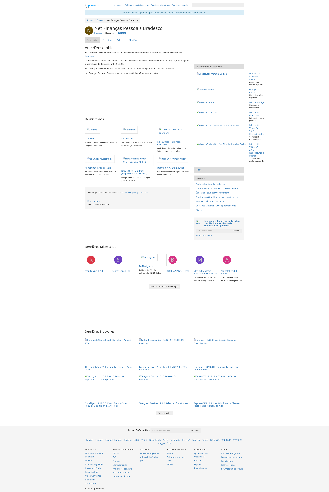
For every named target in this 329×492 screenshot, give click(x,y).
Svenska (196, 440)
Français (118, 440)
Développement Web (226, 205)
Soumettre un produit (232, 468)
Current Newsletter (204, 235)
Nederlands (155, 440)
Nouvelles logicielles (149, 453)
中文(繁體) (237, 440)
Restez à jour (93, 201)
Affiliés (170, 464)
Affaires (221, 184)
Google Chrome (253, 91)
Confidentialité (120, 464)
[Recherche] (241, 5)
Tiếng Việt (215, 440)
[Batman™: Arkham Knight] (172, 158)
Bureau (217, 188)
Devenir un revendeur (232, 457)
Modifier (133, 40)
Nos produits (118, 5)
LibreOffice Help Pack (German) (169, 143)
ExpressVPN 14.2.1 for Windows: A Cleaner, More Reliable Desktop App (217, 404)
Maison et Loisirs (229, 197)
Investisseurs (200, 468)
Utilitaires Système (205, 205)
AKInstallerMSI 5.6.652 (229, 272)
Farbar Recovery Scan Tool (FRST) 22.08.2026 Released (163, 368)
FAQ (115, 457)
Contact (116, 461)
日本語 (136, 440)
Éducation (200, 192)
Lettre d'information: (139, 430)
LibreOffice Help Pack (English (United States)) (134, 172)
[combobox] (216, 5)
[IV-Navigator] (148, 257)
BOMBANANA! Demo (177, 270)
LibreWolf (90, 138)
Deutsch (99, 440)
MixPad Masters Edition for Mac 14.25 (205, 272)
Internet (200, 201)
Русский (186, 440)
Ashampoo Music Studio (98, 167)
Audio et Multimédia (205, 184)
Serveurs (219, 201)
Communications (204, 188)
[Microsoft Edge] (206, 102)
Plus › (198, 169)
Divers (199, 210)
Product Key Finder (94, 464)
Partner (170, 453)
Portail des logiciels (230, 453)
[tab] (92, 40)
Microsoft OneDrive (254, 114)
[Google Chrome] (206, 89)
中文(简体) (226, 440)
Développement (231, 188)
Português (175, 440)
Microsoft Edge (256, 102)
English (89, 440)
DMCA (116, 453)
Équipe (197, 464)
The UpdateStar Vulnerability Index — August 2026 (109, 368)
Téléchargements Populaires (137, 5)
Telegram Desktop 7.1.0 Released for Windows (164, 403)
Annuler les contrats (122, 468)
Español (109, 440)
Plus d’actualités (164, 413)
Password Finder (93, 468)
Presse (197, 460)
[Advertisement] (137, 94)
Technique (108, 40)
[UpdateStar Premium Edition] (212, 73)
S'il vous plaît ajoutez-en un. (136, 192)
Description (92, 40)
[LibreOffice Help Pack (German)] (173, 131)
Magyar (161, 443)
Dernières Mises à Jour (160, 5)
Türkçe (205, 440)
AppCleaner (91, 483)
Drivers (88, 460)
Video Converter (93, 475)
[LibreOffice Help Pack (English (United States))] (137, 160)
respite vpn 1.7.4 (94, 270)
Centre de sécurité (121, 476)
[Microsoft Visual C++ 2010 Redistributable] (218, 125)
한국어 (144, 440)
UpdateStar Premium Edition (255, 76)
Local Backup (91, 472)
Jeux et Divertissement (218, 192)
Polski (165, 440)
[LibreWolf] (92, 129)
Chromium (127, 138)
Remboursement (121, 472)
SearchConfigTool (121, 270)
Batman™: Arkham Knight (171, 167)
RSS (141, 461)
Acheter (121, 40)
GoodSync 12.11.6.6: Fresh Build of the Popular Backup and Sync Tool (106, 404)
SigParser (90, 479)
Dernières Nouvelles (180, 5)
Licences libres (228, 464)
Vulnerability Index (149, 457)
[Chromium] (129, 129)
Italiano (128, 440)
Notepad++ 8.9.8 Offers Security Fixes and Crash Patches (216, 368)
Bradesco (98, 33)
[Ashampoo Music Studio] (100, 158)
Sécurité (209, 201)
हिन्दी (169, 443)
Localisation (227, 461)
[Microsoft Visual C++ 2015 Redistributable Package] (222, 144)
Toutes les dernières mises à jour (164, 286)
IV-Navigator (146, 266)
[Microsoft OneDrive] (208, 112)
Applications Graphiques (208, 197)
